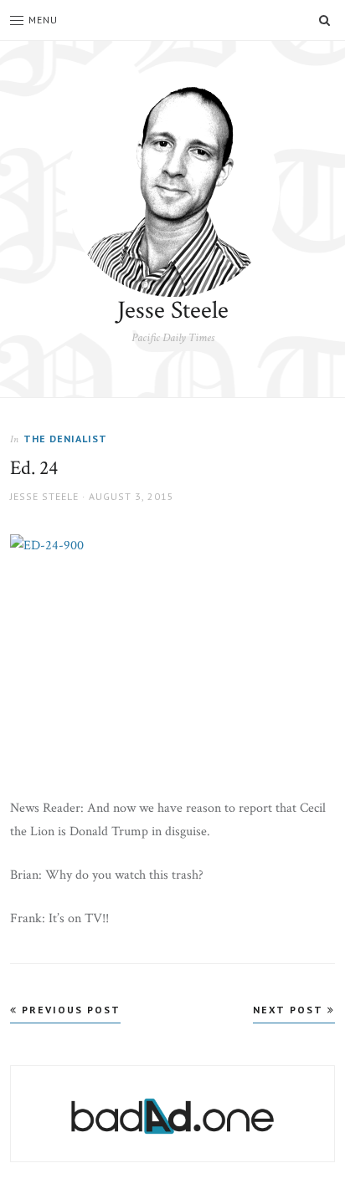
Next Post (290, 1009)
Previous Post (69, 1009)
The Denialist (65, 438)
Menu (43, 19)
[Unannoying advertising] (172, 1115)
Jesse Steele (173, 310)
